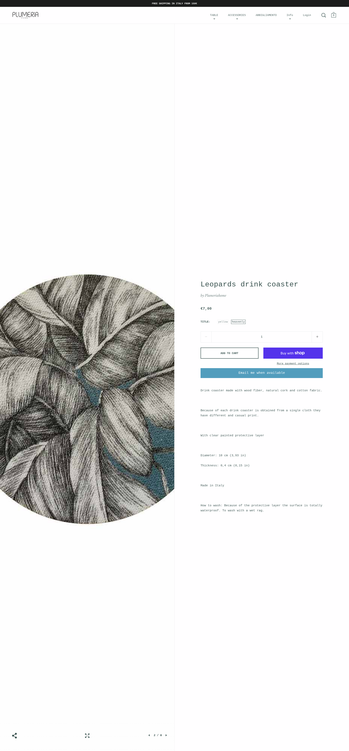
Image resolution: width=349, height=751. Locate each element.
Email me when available (262, 373)
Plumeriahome (215, 296)
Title (205, 321)
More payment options (293, 363)
